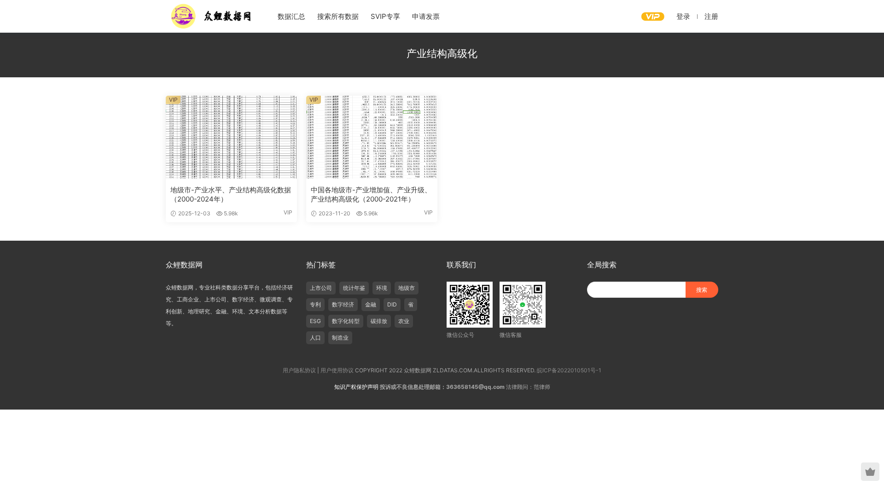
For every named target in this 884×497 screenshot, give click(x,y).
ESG (315, 321)
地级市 (406, 287)
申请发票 (426, 16)
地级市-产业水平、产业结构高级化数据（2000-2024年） (230, 194)
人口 (315, 337)
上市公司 (321, 287)
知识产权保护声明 (356, 386)
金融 (370, 304)
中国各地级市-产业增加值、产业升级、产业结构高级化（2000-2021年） (371, 194)
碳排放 (379, 321)
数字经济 (343, 304)
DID (392, 304)
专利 (315, 304)
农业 (403, 321)
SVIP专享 (385, 16)
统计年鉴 (354, 287)
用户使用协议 (337, 370)
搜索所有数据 (338, 16)
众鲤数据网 (212, 16)
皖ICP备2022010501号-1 (569, 370)
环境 (381, 287)
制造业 (340, 337)
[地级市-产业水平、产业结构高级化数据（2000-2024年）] (231, 137)
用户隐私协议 (299, 370)
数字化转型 (346, 321)
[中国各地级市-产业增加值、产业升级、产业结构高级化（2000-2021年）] (371, 137)
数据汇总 (291, 16)
